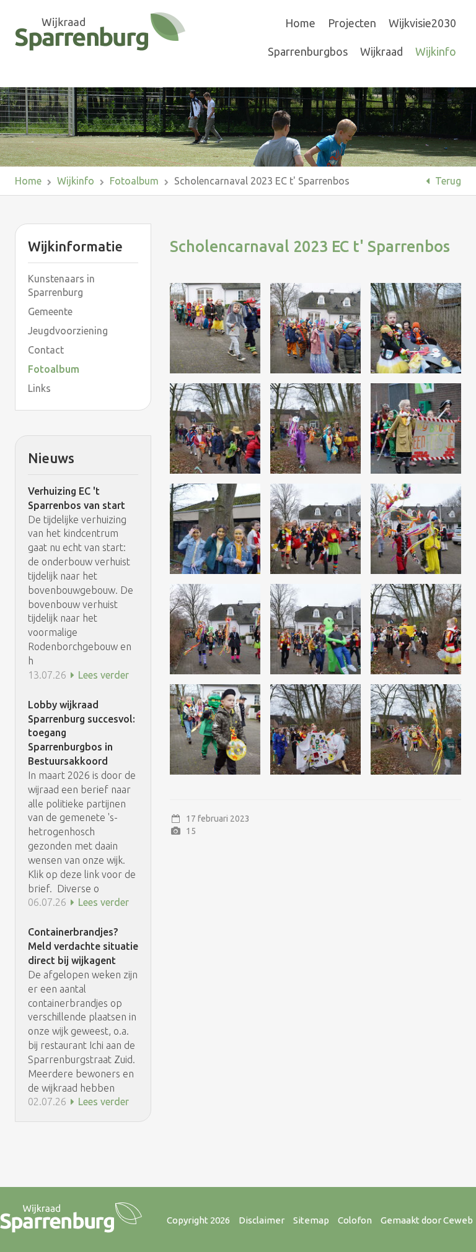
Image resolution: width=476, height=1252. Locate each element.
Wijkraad (381, 51)
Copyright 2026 (198, 1220)
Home (300, 23)
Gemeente (50, 311)
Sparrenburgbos (308, 51)
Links (39, 388)
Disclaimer (261, 1220)
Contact (46, 349)
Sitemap (311, 1220)
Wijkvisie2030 (422, 23)
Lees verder (102, 674)
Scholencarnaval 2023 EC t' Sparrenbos (262, 180)
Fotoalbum (134, 180)
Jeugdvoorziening (68, 330)
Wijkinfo (435, 51)
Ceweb (458, 1220)
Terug (447, 180)
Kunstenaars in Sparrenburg (61, 285)
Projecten (352, 23)
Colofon (355, 1220)
